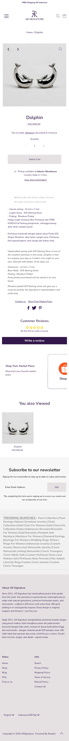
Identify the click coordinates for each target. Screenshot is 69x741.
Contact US (40, 686)
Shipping (29, 132)
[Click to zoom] (60, 49)
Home (29, 32)
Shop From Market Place (40, 302)
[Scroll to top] (61, 733)
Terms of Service (42, 677)
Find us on (7, 681)
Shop (4, 667)
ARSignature (27, 733)
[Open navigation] (9, 16)
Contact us (20, 302)
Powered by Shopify (45, 733)
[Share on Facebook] (28, 308)
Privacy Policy (41, 667)
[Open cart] (64, 16)
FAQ (4, 677)
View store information (35, 179)
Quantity (34, 139)
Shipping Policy (42, 672)
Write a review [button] (34, 341)
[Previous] (9, 49)
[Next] (18, 49)
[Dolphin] (17, 428)
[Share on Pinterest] (40, 308)
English (8, 715)
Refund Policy (41, 681)
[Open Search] (58, 16)
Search (37, 663)
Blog (4, 672)
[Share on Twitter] (34, 308)
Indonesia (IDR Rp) (27, 715)
